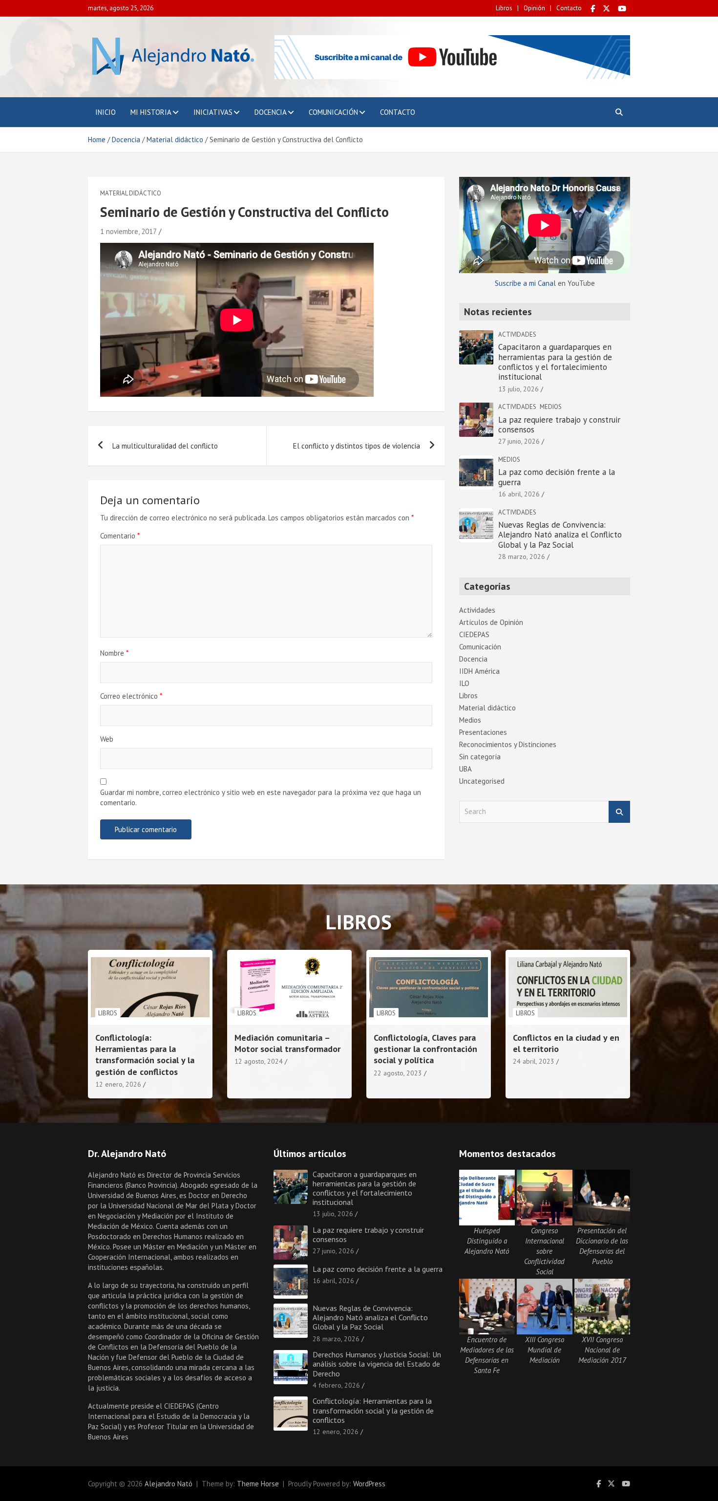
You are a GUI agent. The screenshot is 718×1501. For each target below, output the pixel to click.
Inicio (105, 112)
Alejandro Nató (168, 1483)
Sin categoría (480, 756)
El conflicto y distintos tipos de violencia (356, 445)
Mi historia (150, 112)
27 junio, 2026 (519, 441)
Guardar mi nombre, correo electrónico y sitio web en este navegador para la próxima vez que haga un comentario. (260, 797)
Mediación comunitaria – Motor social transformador (287, 1043)
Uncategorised (482, 781)
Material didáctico (130, 193)
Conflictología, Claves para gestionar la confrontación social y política (425, 1049)
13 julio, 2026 (518, 389)
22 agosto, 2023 (398, 1073)
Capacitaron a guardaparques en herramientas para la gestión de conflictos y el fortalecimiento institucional (555, 362)
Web (106, 739)
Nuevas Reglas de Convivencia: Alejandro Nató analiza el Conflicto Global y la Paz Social (560, 534)
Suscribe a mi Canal (525, 283)
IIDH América (479, 671)
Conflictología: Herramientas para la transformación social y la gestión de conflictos (144, 1054)
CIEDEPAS (474, 634)
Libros (504, 8)
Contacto (569, 8)
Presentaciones (483, 732)
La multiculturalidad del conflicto (165, 445)
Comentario (120, 535)
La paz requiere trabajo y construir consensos (559, 424)
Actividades (517, 334)
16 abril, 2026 (519, 494)
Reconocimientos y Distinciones (507, 744)
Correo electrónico (131, 696)
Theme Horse (258, 1483)
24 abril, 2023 (533, 1061)
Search (619, 812)
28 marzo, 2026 (521, 556)
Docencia (270, 112)
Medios (551, 407)
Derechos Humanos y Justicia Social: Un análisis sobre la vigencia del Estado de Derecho (377, 1364)
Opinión (534, 8)
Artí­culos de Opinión (491, 622)
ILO (464, 683)
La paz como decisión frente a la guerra (556, 477)
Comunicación (333, 112)
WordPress (369, 1483)
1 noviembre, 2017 (128, 231)
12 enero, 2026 (118, 1084)
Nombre (114, 653)
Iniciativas (212, 112)
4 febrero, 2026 (336, 1385)
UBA (465, 768)
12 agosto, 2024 (258, 1061)
